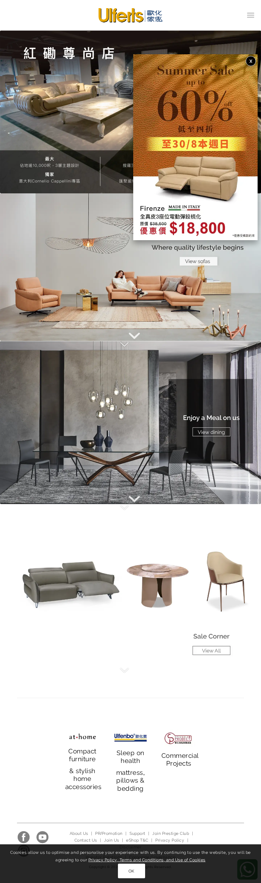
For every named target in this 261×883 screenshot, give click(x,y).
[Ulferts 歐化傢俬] (130, 15)
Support (137, 833)
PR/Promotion (109, 833)
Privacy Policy (169, 840)
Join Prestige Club (170, 833)
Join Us (111, 840)
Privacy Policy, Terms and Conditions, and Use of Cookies (147, 860)
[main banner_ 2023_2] (130, 422)
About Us (79, 833)
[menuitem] (250, 15)
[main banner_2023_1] (130, 267)
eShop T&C (137, 840)
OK (131, 871)
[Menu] (250, 15)
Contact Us (85, 840)
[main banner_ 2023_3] (130, 585)
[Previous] (15, 112)
